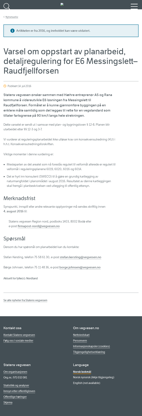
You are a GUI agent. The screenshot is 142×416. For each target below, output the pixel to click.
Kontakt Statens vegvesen (19, 335)
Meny (134, 12)
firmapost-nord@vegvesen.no (39, 226)
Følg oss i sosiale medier (18, 340)
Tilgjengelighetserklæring (89, 352)
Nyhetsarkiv (12, 16)
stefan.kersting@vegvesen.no (80, 257)
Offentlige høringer (15, 396)
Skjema (7, 402)
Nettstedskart (81, 335)
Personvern (80, 340)
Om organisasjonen (15, 371)
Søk (7, 12)
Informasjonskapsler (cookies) (91, 346)
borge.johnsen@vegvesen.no (80, 267)
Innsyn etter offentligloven (19, 391)
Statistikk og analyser (16, 385)
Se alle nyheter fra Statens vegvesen (25, 300)
